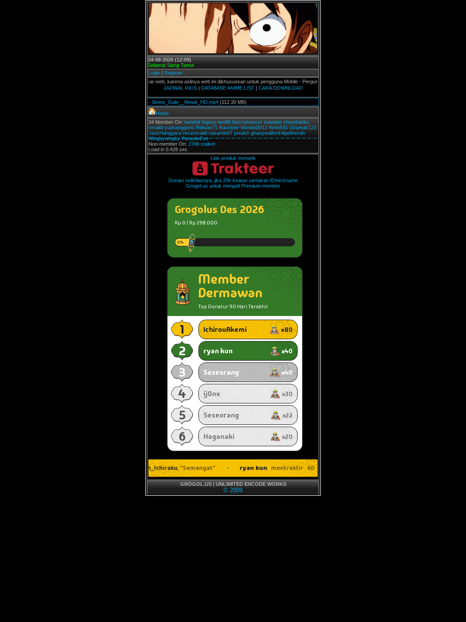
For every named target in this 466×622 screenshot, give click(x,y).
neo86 (224, 122)
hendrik (192, 122)
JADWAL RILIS (180, 88)
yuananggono (179, 127)
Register (173, 73)
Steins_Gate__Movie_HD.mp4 (185, 102)
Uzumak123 (302, 127)
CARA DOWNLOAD (280, 88)
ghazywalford (265, 133)
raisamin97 (220, 133)
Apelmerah (293, 133)
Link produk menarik (233, 158)
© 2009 (233, 490)
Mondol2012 (254, 127)
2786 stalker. (202, 144)
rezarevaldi (194, 133)
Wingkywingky (164, 138)
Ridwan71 (207, 127)
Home (162, 113)
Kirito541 (278, 127)
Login (154, 73)
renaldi (155, 127)
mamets (273, 122)
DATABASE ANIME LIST (227, 88)
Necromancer (247, 122)
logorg (209, 122)
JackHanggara (164, 133)
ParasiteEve (195, 138)
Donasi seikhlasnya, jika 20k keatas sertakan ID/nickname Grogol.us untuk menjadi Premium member (233, 183)
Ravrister (229, 127)
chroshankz (296, 122)
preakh (241, 133)
